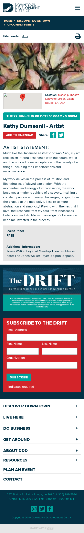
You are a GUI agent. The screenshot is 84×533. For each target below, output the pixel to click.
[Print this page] (78, 36)
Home (8, 21)
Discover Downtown (33, 21)
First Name (14, 344)
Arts (25, 36)
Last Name (49, 344)
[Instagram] (34, 509)
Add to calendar (19, 135)
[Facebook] (50, 509)
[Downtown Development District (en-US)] (21, 7)
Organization (16, 358)
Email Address (18, 330)
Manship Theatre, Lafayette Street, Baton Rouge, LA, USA (62, 99)
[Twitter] (42, 509)
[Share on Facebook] (53, 135)
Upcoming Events (20, 24)
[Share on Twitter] (61, 135)
